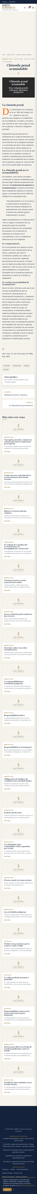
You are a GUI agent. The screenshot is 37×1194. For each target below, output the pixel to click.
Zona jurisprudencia (22, 1169)
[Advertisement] (18, 34)
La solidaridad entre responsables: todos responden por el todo (17, 846)
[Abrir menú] (33, 7)
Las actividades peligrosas (15, 912)
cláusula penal (17, 365)
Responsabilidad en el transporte (18, 747)
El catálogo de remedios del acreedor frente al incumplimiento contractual (16, 547)
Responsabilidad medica (14, 715)
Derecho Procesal (7, 1173)
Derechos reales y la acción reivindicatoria (15, 649)
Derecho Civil (11, 54)
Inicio (3, 54)
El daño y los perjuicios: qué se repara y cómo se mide (17, 945)
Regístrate (12, 2)
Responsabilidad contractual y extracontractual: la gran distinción (17, 1013)
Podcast (12, 1169)
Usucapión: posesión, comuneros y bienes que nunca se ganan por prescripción (18, 442)
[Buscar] (24, 7)
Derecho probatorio (21, 1176)
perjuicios (26, 365)
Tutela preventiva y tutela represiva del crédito (15, 581)
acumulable (6, 365)
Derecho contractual (8, 1176)
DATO (8, 6)
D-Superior (5, 1169)
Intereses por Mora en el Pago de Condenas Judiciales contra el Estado (18, 1049)
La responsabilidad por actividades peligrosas (14, 682)
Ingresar (4, 2)
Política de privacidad (27, 1185)
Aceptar (7, 1189)
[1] (17, 172)
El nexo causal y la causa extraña (17, 880)
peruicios (6, 369)
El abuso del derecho (13, 813)
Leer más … (7, 451)
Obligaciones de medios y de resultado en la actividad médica (18, 780)
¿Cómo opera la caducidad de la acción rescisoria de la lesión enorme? (17, 477)
